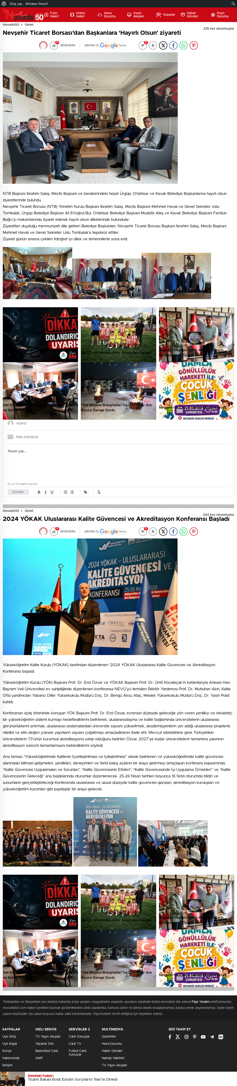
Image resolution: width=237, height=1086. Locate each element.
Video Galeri (80, 15)
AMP (39, 1058)
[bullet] (72, 492)
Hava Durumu (110, 15)
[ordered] (65, 492)
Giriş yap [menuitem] (16, 4)
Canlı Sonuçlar (79, 1036)
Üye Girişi (9, 1036)
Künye (7, 1051)
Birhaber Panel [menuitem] (37, 4)
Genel (29, 24)
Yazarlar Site (44, 1043)
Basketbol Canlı (46, 1051)
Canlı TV (75, 1043)
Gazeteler (109, 1036)
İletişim (7, 1065)
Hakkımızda (10, 1058)
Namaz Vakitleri (113, 1058)
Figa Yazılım (200, 1002)
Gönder (18, 492)
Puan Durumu (223, 15)
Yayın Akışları (138, 15)
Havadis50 (11, 24)
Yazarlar (169, 14)
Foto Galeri (54, 15)
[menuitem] (4, 3)
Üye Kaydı (9, 1043)
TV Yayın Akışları (48, 1036)
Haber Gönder (192, 15)
